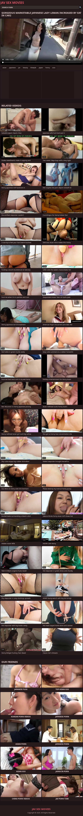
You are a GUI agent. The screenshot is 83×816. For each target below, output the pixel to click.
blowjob (33, 68)
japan (41, 68)
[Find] (80, 7)
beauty (25, 68)
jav (19, 68)
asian (4, 68)
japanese (12, 68)
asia (53, 68)
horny (47, 68)
